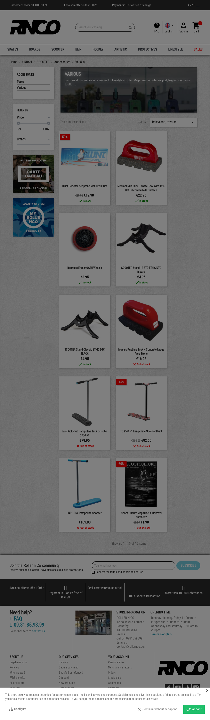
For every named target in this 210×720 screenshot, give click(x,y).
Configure (17, 709)
